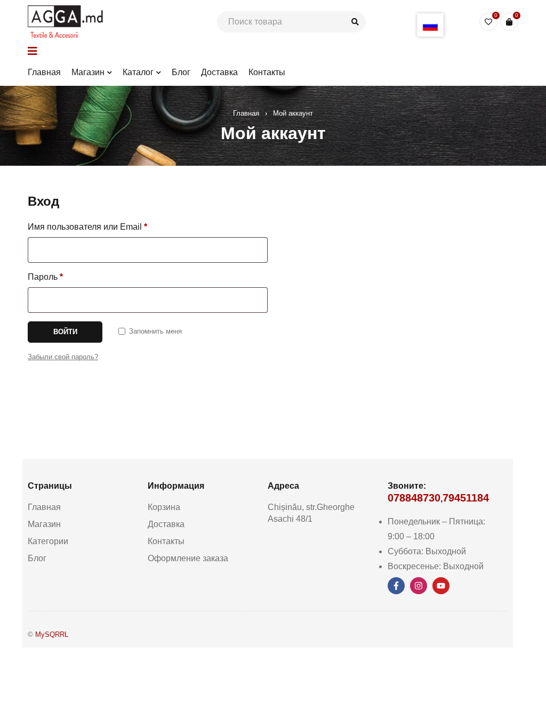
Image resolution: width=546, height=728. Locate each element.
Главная (246, 113)
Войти (65, 332)
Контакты (166, 541)
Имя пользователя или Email (87, 226)
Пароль (45, 276)
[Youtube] (440, 585)
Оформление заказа (188, 558)
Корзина (164, 507)
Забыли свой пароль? (63, 357)
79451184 (466, 498)
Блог (37, 558)
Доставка (166, 524)
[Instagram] (418, 585)
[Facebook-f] (396, 585)
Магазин (44, 524)
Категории (48, 541)
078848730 (414, 498)
